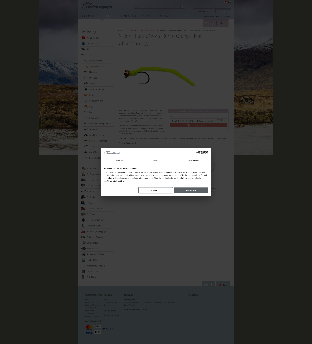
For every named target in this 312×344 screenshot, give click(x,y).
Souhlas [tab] (119, 160)
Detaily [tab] (156, 160)
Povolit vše (191, 190)
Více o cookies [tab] (192, 160)
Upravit (154, 190)
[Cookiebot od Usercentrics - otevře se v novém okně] (197, 152)
